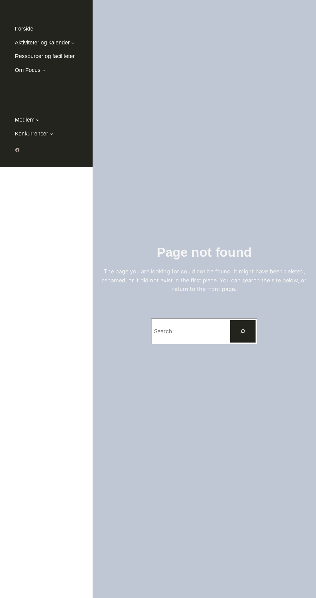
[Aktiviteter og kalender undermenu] (73, 42)
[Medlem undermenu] (38, 120)
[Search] (243, 331)
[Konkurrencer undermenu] (51, 133)
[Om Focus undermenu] (43, 70)
